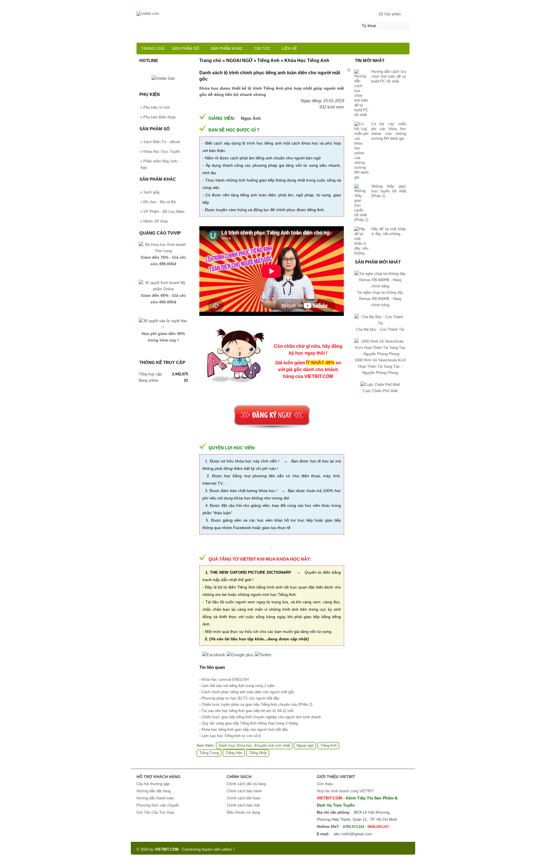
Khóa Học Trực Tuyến (160, 151)
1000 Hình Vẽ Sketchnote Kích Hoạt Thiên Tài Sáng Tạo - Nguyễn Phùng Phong (380, 366)
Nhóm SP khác (154, 221)
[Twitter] (263, 654)
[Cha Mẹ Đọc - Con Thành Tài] (380, 323)
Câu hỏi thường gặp (152, 784)
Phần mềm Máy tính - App (159, 164)
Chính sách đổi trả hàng (246, 784)
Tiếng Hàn (234, 753)
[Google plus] (240, 654)
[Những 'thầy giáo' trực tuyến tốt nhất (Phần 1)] (361, 203)
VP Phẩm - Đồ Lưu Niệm (162, 211)
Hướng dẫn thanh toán (155, 798)
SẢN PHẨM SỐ (185, 48)
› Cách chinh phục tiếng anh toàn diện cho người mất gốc (246, 692)
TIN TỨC (262, 48)
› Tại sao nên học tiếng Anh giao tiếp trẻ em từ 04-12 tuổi (246, 711)
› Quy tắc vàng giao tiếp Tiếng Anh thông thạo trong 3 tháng (248, 723)
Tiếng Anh (328, 745)
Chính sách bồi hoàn (243, 798)
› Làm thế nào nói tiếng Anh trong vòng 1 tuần (236, 686)
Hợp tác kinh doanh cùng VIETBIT (345, 791)
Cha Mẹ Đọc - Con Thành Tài (380, 329)
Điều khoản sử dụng (243, 812)
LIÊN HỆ (289, 48)
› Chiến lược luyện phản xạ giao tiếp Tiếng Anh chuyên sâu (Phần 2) (255, 704)
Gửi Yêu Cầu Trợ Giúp (155, 812)
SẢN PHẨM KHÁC (226, 48)
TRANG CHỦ (153, 48)
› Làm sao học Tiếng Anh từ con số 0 (230, 736)
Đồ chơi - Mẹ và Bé (158, 202)
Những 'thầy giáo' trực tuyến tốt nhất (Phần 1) (388, 191)
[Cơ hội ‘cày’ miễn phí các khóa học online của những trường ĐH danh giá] (361, 151)
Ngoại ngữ (305, 745)
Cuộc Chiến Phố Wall (380, 391)
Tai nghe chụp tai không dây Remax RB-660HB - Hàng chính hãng (380, 298)
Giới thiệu (325, 784)
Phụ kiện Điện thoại (157, 117)
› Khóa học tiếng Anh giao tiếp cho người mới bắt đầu (243, 729)
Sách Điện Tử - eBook (160, 142)
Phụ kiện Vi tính (155, 107)
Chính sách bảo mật (243, 805)
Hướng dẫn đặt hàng (153, 791)
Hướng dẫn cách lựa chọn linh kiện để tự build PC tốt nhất (388, 76)
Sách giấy (150, 192)
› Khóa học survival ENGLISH (224, 679)
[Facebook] (213, 654)
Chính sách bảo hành (244, 791)
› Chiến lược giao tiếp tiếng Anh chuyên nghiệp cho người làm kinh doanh (260, 717)
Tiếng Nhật (258, 753)
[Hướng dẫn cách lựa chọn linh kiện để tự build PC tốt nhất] (361, 93)
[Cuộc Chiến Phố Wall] (380, 384)
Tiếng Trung (209, 753)
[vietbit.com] (273, 11)
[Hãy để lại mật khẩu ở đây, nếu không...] (361, 241)
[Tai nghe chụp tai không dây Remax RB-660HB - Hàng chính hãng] (380, 286)
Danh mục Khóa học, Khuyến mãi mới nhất (254, 745)
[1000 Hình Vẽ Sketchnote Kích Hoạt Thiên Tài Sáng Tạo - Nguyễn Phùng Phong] (380, 354)
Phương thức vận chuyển (157, 805)
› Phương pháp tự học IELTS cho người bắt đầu (239, 698)
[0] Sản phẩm (390, 14)
